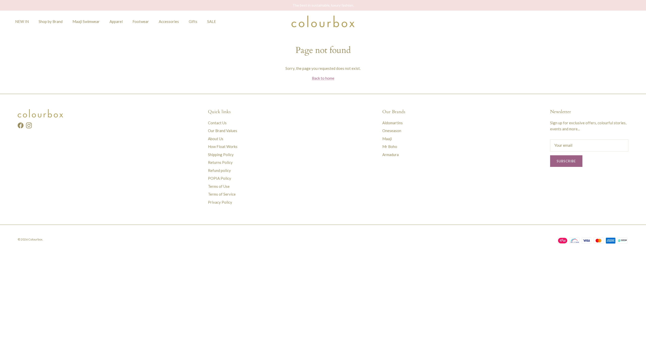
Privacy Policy (220, 202)
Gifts (193, 21)
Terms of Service (222, 194)
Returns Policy (220, 162)
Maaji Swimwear (86, 21)
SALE (211, 21)
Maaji (387, 138)
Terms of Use (219, 186)
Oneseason (391, 130)
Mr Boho (389, 146)
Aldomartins (392, 122)
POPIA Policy (219, 178)
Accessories (169, 21)
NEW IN (22, 21)
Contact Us (217, 122)
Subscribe (566, 161)
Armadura (390, 154)
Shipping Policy (221, 154)
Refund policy (219, 170)
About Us (215, 138)
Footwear (140, 21)
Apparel (116, 21)
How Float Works (222, 146)
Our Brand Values (222, 130)
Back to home (323, 78)
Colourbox (35, 239)
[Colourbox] (323, 21)
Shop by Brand (51, 21)
